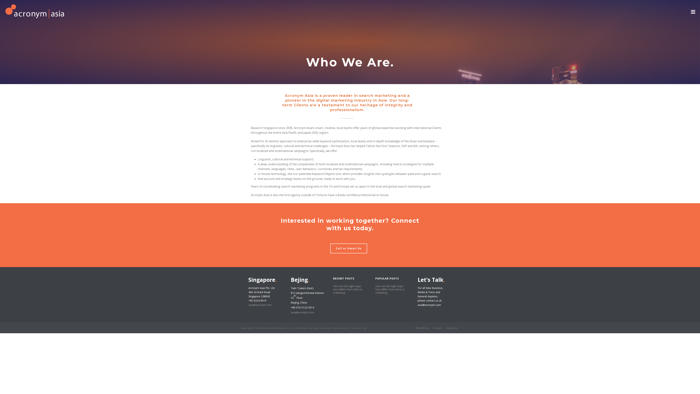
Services (437, 328)
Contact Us (451, 328)
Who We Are (422, 328)
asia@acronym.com (260, 305)
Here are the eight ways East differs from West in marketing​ (347, 289)
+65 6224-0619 (257, 300)
